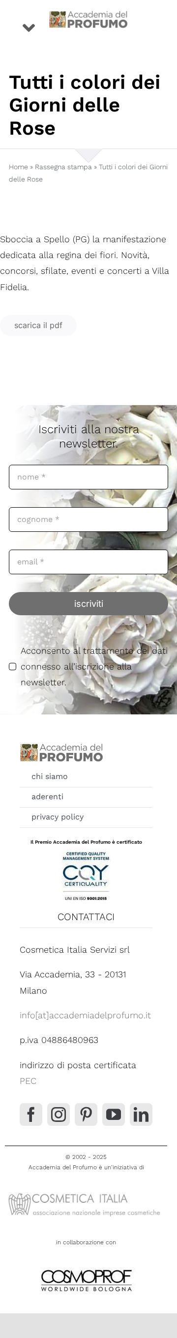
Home (18, 167)
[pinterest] (86, 1114)
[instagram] (58, 1114)
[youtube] (113, 1114)
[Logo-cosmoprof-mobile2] (86, 1268)
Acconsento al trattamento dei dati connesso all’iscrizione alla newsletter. (94, 666)
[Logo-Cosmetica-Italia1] (86, 1193)
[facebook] (31, 1114)
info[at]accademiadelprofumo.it (85, 1015)
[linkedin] (141, 1114)
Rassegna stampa (63, 167)
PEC (28, 1081)
